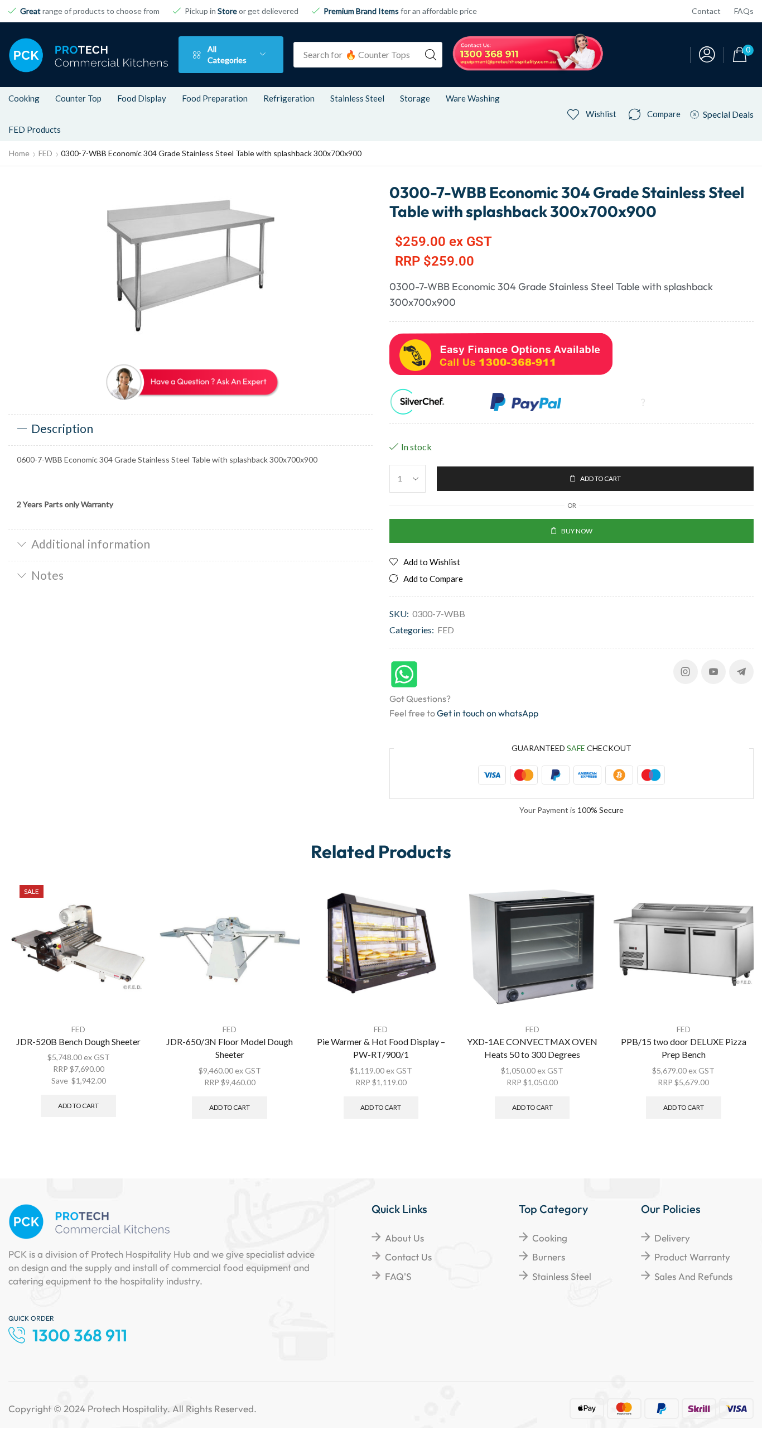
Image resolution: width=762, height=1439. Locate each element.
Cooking (549, 1238)
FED (45, 153)
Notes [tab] (47, 575)
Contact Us (408, 1257)
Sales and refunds (693, 1276)
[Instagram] (685, 672)
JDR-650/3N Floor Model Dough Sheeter (229, 1048)
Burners (548, 1257)
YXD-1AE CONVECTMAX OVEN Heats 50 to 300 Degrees (532, 1048)
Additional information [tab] (90, 544)
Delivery (672, 1238)
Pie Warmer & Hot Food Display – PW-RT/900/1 (381, 1048)
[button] (707, 55)
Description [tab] (62, 428)
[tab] (190, 429)
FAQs (744, 11)
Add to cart (78, 1105)
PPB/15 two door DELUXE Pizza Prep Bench (683, 1048)
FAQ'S (398, 1276)
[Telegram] (741, 672)
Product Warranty (692, 1257)
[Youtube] (713, 672)
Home (19, 153)
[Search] (430, 54)
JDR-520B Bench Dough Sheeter (78, 1041)
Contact (706, 11)
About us (404, 1238)
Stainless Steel (561, 1276)
